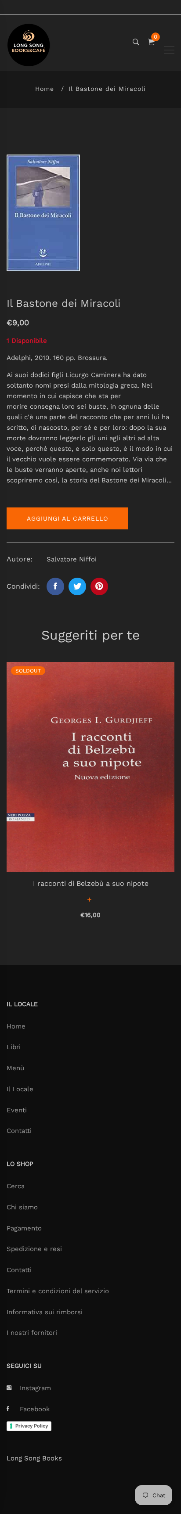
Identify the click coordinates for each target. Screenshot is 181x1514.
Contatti (19, 1131)
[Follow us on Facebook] (55, 586)
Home (44, 88)
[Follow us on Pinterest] (99, 586)
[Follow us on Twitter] (77, 586)
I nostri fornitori (32, 1333)
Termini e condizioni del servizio (58, 1291)
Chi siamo (22, 1207)
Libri (14, 1047)
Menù (15, 1068)
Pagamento (24, 1228)
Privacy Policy (31, 1426)
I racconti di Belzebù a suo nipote (90, 883)
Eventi (17, 1110)
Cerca (16, 1186)
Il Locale (20, 1089)
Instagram (35, 1388)
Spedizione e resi (34, 1249)
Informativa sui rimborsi (45, 1312)
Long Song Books (34, 1458)
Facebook (35, 1409)
